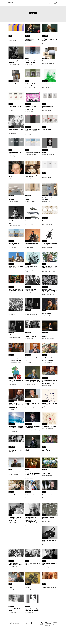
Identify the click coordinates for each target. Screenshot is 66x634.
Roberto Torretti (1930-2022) (32, 404)
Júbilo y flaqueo (46, 129)
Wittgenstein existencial (32, 152)
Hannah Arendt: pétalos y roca (49, 541)
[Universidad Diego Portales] (14, 623)
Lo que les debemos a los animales (32, 221)
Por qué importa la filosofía (30, 586)
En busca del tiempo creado (14, 586)
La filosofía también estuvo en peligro (31, 84)
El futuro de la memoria (15, 312)
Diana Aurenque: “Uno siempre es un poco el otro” (15, 222)
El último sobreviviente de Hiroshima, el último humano (32, 131)
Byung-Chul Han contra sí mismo (32, 449)
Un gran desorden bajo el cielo (49, 563)
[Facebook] (26, 623)
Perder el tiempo (13, 495)
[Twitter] (30, 623)
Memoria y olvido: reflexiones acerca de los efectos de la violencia (49, 290)
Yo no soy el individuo (48, 495)
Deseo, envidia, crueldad (49, 175)
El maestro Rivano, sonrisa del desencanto (49, 586)
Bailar (10, 335)
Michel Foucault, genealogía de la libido (15, 563)
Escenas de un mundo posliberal (15, 198)
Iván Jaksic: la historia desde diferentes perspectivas (15, 519)
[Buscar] (49, 3)
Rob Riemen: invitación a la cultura (49, 198)
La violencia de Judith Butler (15, 175)
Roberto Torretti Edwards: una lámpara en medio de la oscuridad (16, 359)
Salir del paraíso (30, 495)
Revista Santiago (13, 3)
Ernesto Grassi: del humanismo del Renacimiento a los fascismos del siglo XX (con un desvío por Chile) (32, 520)
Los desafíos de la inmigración (14, 244)
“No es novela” (13, 84)
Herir (26, 312)
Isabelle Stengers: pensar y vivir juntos (16, 381)
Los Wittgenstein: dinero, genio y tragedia (32, 61)
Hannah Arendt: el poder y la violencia (32, 175)
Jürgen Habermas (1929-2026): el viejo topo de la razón (49, 39)
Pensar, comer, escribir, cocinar (49, 221)
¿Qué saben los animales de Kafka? (49, 244)
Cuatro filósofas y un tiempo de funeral (31, 335)
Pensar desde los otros (15, 472)
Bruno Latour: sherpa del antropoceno (32, 426)
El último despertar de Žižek (15, 152)
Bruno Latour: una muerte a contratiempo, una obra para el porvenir (16, 427)
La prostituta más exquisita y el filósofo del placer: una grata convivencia (32, 473)
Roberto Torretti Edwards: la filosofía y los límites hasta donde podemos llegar (16, 405)
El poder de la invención (15, 38)
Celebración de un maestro (47, 335)
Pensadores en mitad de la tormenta (49, 518)
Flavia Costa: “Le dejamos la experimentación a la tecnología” (32, 39)
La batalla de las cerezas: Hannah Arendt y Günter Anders (16, 450)
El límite (44, 152)
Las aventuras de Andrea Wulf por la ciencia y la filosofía (49, 268)
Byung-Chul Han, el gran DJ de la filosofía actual (32, 609)
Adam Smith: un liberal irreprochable (49, 84)
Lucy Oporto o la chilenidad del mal (47, 449)
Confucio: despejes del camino (31, 244)
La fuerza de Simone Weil (16, 129)
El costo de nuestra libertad (31, 198)
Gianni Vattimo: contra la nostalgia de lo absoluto (16, 289)
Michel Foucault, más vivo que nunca (49, 404)
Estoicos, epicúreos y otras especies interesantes (31, 108)
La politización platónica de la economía (16, 267)
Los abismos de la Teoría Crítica (32, 563)
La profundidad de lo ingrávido (48, 107)
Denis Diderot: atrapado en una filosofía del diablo (32, 381)
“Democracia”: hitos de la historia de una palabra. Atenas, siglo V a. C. (49, 382)
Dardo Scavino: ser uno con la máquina (49, 312)
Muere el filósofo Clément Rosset (16, 609)
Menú (56, 4)
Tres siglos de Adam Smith (31, 267)
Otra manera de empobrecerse (46, 472)
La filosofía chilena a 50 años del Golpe (32, 289)
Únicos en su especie (48, 61)
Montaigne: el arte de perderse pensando (15, 107)
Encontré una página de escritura (15, 61)
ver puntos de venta (43, 3)
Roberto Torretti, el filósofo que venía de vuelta (31, 359)
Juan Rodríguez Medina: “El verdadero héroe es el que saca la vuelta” (49, 359)
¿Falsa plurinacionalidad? (49, 426)
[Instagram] (34, 623)
